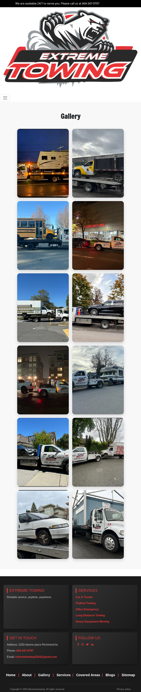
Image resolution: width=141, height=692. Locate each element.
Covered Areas (88, 675)
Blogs (110, 675)
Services (64, 675)
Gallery (44, 675)
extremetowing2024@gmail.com (36, 656)
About (27, 675)
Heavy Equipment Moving (92, 621)
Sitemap (128, 675)
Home (10, 675)
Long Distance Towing (90, 615)
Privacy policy (124, 689)
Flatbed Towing (86, 603)
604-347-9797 (71, 3)
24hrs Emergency (87, 609)
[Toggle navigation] (5, 97)
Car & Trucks (84, 597)
